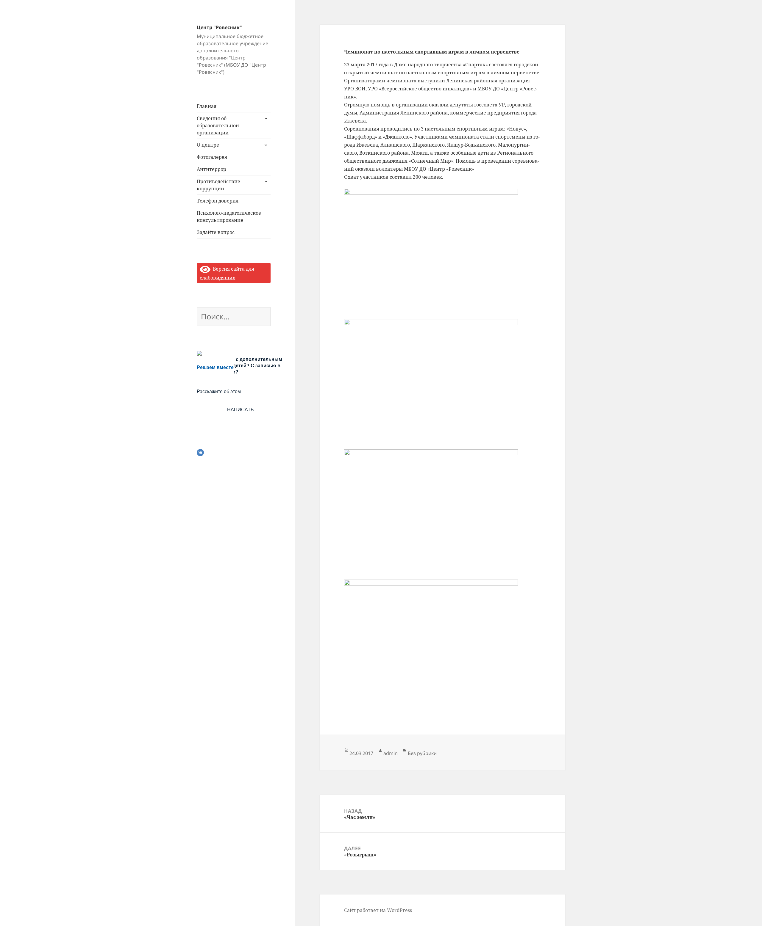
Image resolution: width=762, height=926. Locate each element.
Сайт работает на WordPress (378, 910)
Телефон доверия (217, 200)
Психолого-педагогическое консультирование (229, 216)
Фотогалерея (212, 157)
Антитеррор (211, 169)
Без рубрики (422, 753)
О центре (208, 145)
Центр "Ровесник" (219, 27)
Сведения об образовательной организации (218, 125)
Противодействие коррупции (218, 185)
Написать (240, 409)
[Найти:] (234, 317)
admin (390, 753)
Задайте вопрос (216, 232)
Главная (206, 106)
